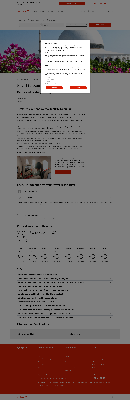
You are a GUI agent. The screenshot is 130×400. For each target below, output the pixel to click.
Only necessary (54, 87)
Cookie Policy (50, 79)
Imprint (48, 81)
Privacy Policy (50, 77)
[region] (65, 66)
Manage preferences (52, 83)
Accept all (78, 87)
